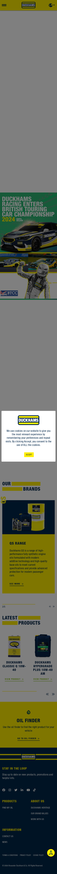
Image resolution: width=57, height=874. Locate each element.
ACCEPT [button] (29, 455)
